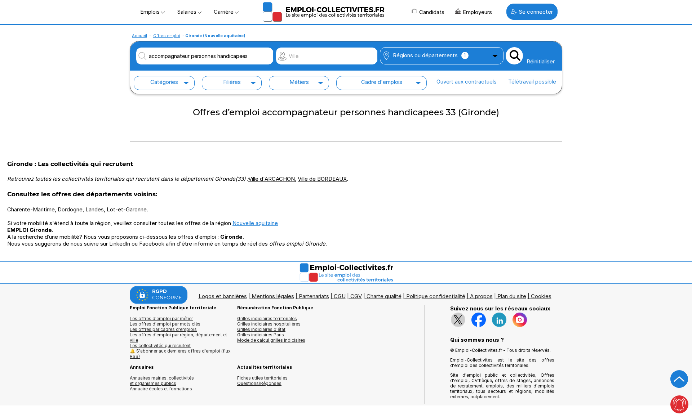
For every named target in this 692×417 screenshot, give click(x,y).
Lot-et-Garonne (127, 209)
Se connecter (536, 11)
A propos (481, 296)
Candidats (431, 12)
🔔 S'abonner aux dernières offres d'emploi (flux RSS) (180, 353)
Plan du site (511, 296)
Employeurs (477, 12)
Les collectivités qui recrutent (160, 345)
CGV (356, 296)
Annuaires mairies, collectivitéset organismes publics (162, 380)
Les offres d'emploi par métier (161, 318)
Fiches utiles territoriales (262, 378)
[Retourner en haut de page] (679, 379)
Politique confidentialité (435, 296)
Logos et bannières (223, 296)
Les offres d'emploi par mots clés (165, 324)
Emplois (150, 11)
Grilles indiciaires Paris (260, 334)
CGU (340, 296)
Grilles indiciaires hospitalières (269, 324)
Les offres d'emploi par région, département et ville (178, 337)
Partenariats (314, 296)
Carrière (224, 11)
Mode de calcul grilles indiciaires (271, 340)
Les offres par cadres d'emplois (163, 329)
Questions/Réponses (259, 383)
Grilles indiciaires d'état (261, 329)
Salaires (187, 11)
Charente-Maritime (31, 209)
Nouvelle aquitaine (255, 223)
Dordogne (70, 209)
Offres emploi (166, 35)
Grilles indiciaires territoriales (267, 318)
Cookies (541, 296)
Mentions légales (273, 296)
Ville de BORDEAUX (322, 178)
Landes (94, 209)
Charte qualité (384, 296)
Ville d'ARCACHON (271, 178)
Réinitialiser (541, 61)
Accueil (139, 35)
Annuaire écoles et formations (161, 388)
